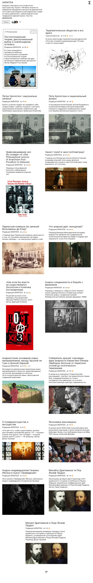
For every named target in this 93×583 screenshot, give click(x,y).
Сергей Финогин (53, 36)
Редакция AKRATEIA (12, 47)
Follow (6, 22)
